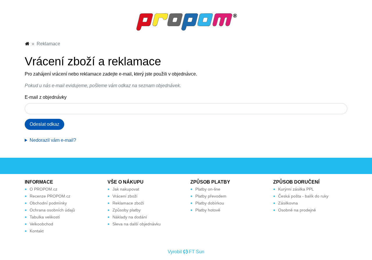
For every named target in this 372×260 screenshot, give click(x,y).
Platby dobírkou (209, 203)
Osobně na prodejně (297, 210)
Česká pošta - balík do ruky (303, 196)
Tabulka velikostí (45, 217)
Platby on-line (207, 189)
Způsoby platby (126, 210)
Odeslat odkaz (44, 124)
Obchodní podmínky (48, 203)
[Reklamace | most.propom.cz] (186, 21)
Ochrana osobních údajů (52, 210)
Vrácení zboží (124, 196)
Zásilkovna (288, 203)
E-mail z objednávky (46, 97)
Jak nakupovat (125, 189)
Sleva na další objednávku (136, 224)
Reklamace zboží (128, 203)
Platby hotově (207, 210)
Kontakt (37, 231)
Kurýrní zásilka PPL (296, 189)
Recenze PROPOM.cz (50, 196)
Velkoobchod (41, 224)
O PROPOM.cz (43, 189)
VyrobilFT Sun (186, 251)
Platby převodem (210, 196)
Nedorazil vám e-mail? (53, 140)
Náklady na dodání (129, 217)
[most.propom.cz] (27, 43)
